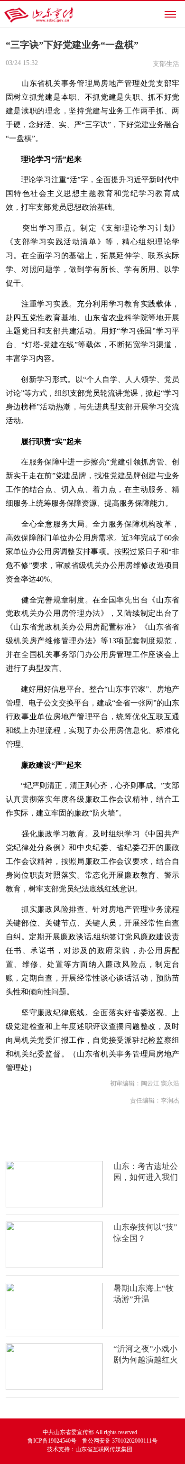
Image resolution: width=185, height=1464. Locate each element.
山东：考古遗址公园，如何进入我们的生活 (145, 1177)
